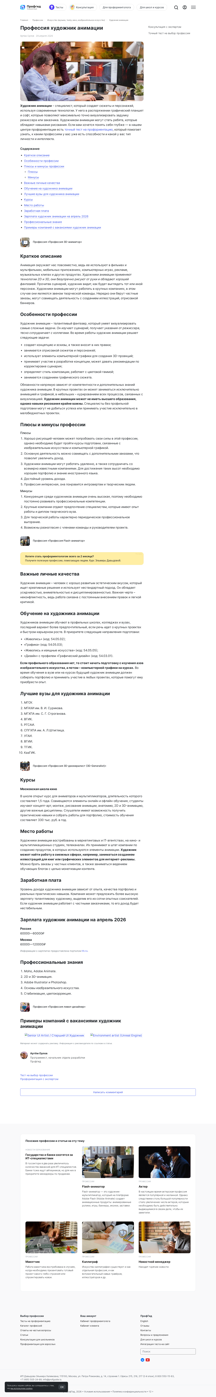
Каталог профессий (31, 1325)
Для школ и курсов (151, 1339)
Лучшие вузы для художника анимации (51, 194)
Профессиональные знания (43, 222)
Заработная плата (36, 210)
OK (62, 1387)
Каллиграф (90, 1261)
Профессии (37, 20)
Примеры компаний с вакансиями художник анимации (62, 227)
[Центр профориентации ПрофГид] (30, 7)
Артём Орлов (27, 35)
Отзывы (144, 1325)
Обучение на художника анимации (48, 188)
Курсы (28, 199)
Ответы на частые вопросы (35, 1330)
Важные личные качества (42, 183)
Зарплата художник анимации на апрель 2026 (56, 216)
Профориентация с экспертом (39, 1079)
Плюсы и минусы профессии (44, 166)
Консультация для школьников (37, 1339)
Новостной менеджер (154, 1261)
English (144, 1321)
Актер (143, 1186)
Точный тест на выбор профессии (169, 33)
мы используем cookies (21, 1388)
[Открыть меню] (193, 7)
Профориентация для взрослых (38, 1344)
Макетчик (32, 1261)
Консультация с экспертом (164, 26)
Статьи (24, 1335)
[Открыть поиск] (176, 7)
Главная (24, 20)
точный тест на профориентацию (89, 129)
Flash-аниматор (93, 1186)
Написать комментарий (108, 1092)
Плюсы (33, 171)
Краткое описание (36, 155)
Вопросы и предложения (154, 1335)
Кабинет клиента (89, 1325)
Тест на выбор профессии (36, 1075)
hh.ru (85, 950)
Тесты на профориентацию (35, 1321)
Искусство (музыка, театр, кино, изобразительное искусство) (76, 20)
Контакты (145, 1330)
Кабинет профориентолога (95, 1321)
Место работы (34, 205)
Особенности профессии (41, 160)
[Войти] (184, 7)
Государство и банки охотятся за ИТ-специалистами (49, 1156)
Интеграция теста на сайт (155, 1344)
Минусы (33, 177)
